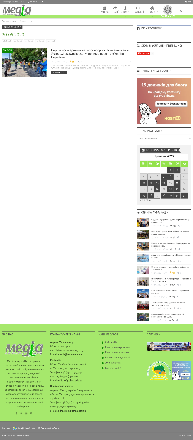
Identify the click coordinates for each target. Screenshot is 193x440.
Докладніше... (59, 73)
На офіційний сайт (26, 428)
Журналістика (112, 363)
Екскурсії (7, 50)
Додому (6, 428)
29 (170, 195)
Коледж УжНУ (113, 368)
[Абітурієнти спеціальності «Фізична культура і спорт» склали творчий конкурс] (143, 258)
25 (143, 195)
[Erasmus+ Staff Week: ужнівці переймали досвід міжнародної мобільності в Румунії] (143, 293)
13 (157, 183)
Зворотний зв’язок (50, 428)
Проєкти (152, 12)
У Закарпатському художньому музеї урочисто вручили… (168, 303)
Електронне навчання (117, 352)
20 (157, 189)
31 (184, 195)
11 (144, 183)
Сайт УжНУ (111, 342)
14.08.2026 (40, 41)
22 (170, 189)
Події (115, 12)
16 (177, 183)
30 (177, 195)
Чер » (149, 200)
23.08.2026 (29, 41)
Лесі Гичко (187, 435)
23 (177, 189)
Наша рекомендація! (155, 71)
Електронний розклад (117, 347)
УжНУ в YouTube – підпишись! (161, 46)
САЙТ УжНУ (168, 17)
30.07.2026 (51, 41)
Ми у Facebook (151, 29)
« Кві (142, 200)
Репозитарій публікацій (118, 358)
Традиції (138, 12)
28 (164, 195)
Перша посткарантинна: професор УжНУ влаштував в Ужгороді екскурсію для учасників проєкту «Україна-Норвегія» (90, 53)
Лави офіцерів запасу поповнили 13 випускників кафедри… (167, 315)
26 (150, 195)
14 (164, 183)
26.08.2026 (7, 41)
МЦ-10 (105, 12)
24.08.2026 (18, 41)
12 (151, 183)
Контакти (33, 2)
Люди (125, 12)
